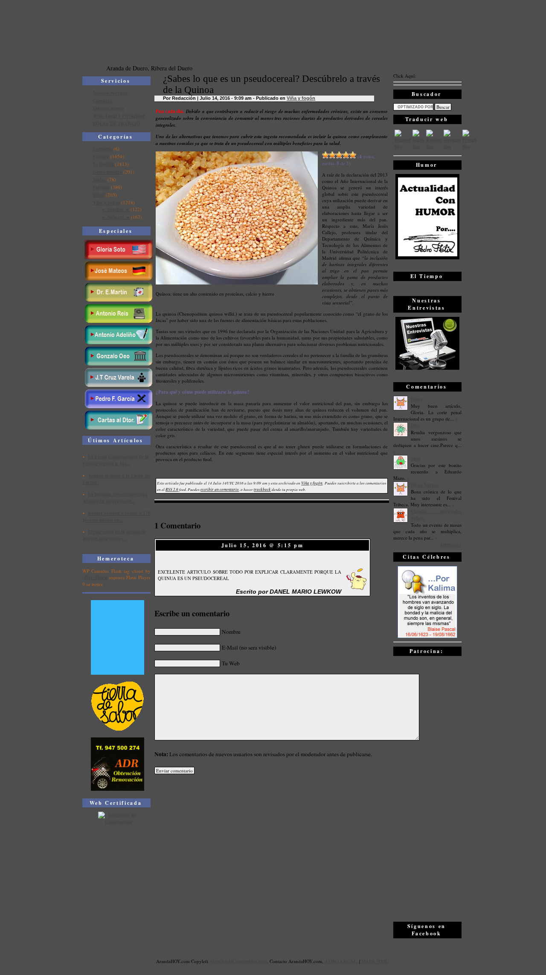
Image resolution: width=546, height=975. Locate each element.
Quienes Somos (108, 108)
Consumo (102, 148)
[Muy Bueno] (346, 154)
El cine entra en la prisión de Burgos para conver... (114, 535)
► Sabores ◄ (116, 217)
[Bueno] (339, 154)
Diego (417, 399)
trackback (262, 489)
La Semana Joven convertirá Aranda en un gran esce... (115, 498)
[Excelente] (352, 154)
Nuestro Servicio (110, 93)
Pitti (415, 425)
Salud (99, 195)
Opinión (101, 187)
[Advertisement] (427, 788)
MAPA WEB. (374, 961)
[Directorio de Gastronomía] (117, 821)
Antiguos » (450, 544)
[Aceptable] (332, 154)
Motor (99, 179)
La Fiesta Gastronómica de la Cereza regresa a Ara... (116, 460)
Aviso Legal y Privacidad (119, 116)
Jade (416, 458)
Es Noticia (103, 164)
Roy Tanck (95, 577)
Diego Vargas (425, 485)
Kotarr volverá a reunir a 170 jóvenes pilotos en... (117, 516)
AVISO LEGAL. (341, 961)
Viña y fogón (106, 202)
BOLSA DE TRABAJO (116, 123)
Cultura (101, 156)
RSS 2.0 (172, 489)
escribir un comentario (219, 489)
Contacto (102, 100)
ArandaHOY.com (305, 961)
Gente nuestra (107, 171)
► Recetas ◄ (115, 209)
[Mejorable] (325, 154)
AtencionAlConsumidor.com (238, 961)
